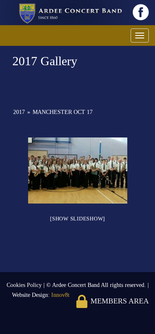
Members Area (118, 301)
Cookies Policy (25, 285)
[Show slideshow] (77, 219)
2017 (19, 112)
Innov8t (60, 295)
